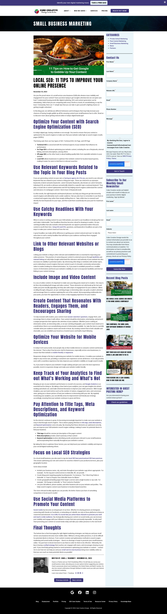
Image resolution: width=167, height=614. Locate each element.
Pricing (105, 11)
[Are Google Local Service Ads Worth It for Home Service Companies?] (119, 288)
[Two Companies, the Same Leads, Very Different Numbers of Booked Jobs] (119, 314)
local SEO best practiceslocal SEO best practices (85, 458)
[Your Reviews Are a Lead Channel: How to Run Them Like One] (119, 367)
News (112, 46)
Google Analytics (91, 384)
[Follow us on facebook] (80, 592)
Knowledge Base (126, 601)
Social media (38, 510)
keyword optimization (43, 425)
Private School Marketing (119, 39)
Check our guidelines (119, 402)
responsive (69, 352)
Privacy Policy (113, 601)
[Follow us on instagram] (94, 592)
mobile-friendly (58, 352)
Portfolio (55, 601)
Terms (114, 158)
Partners (113, 48)
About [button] (66, 11)
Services (94, 11)
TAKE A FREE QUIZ (99, 3)
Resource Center (100, 601)
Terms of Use (88, 601)
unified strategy (49, 545)
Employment (46, 601)
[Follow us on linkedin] (87, 592)
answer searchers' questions (78, 317)
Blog (37, 601)
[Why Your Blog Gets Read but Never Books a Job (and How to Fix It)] (119, 342)
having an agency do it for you (74, 178)
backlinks (96, 257)
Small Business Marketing (62, 24)
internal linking (38, 259)
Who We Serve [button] (80, 11)
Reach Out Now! (120, 11)
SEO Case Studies (74, 601)
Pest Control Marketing (118, 41)
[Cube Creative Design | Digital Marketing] (46, 11)
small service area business (71, 550)
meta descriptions (95, 423)
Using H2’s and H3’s (59, 227)
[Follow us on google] (72, 592)
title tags (85, 423)
